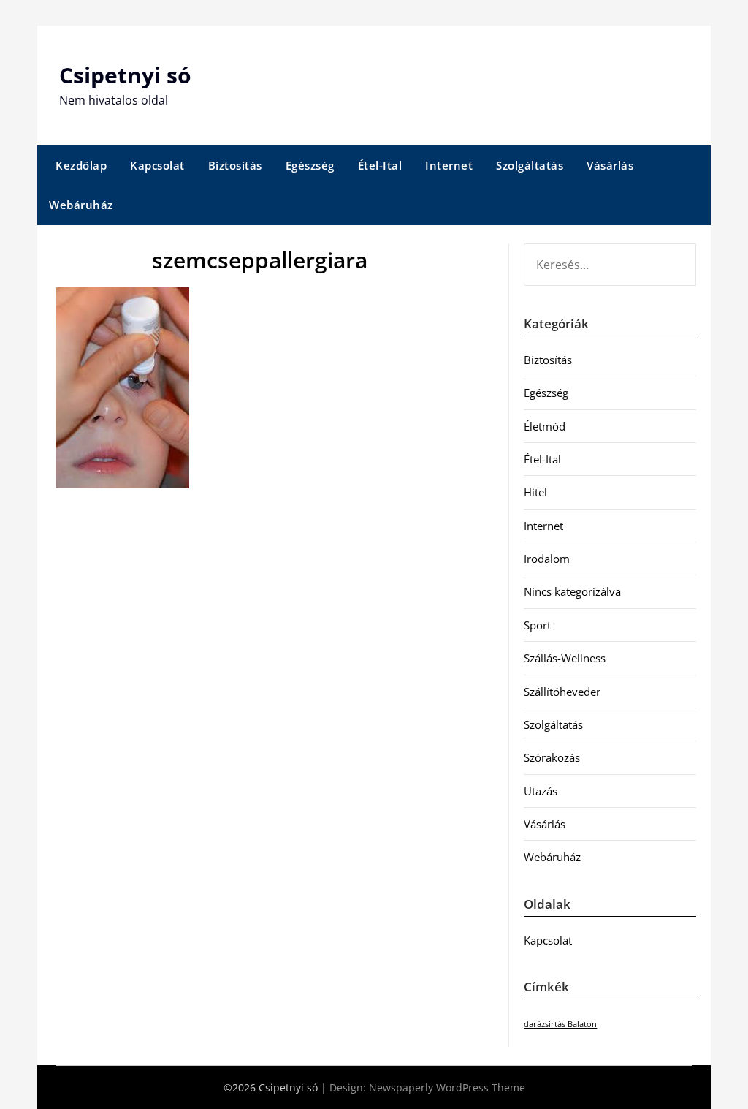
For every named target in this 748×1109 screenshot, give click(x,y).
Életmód (544, 426)
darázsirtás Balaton (560, 1024)
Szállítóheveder (562, 691)
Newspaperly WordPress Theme (447, 1087)
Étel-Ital (380, 165)
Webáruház (81, 204)
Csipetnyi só (125, 75)
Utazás (540, 791)
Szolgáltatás (529, 165)
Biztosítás (235, 165)
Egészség (310, 165)
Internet (449, 165)
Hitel (535, 492)
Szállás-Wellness (565, 658)
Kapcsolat (157, 165)
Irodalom (547, 558)
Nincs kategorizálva (572, 591)
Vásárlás (610, 165)
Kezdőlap (81, 165)
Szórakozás (552, 757)
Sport (537, 625)
